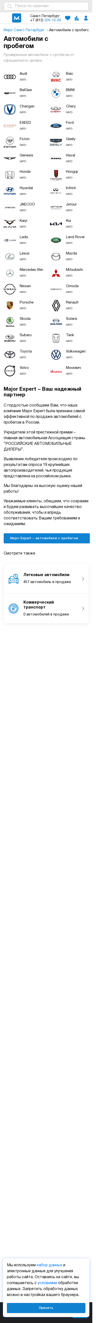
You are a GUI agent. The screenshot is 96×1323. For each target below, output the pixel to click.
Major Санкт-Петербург (25, 30)
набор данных (49, 1265)
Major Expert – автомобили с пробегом (44, 538)
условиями (47, 1283)
